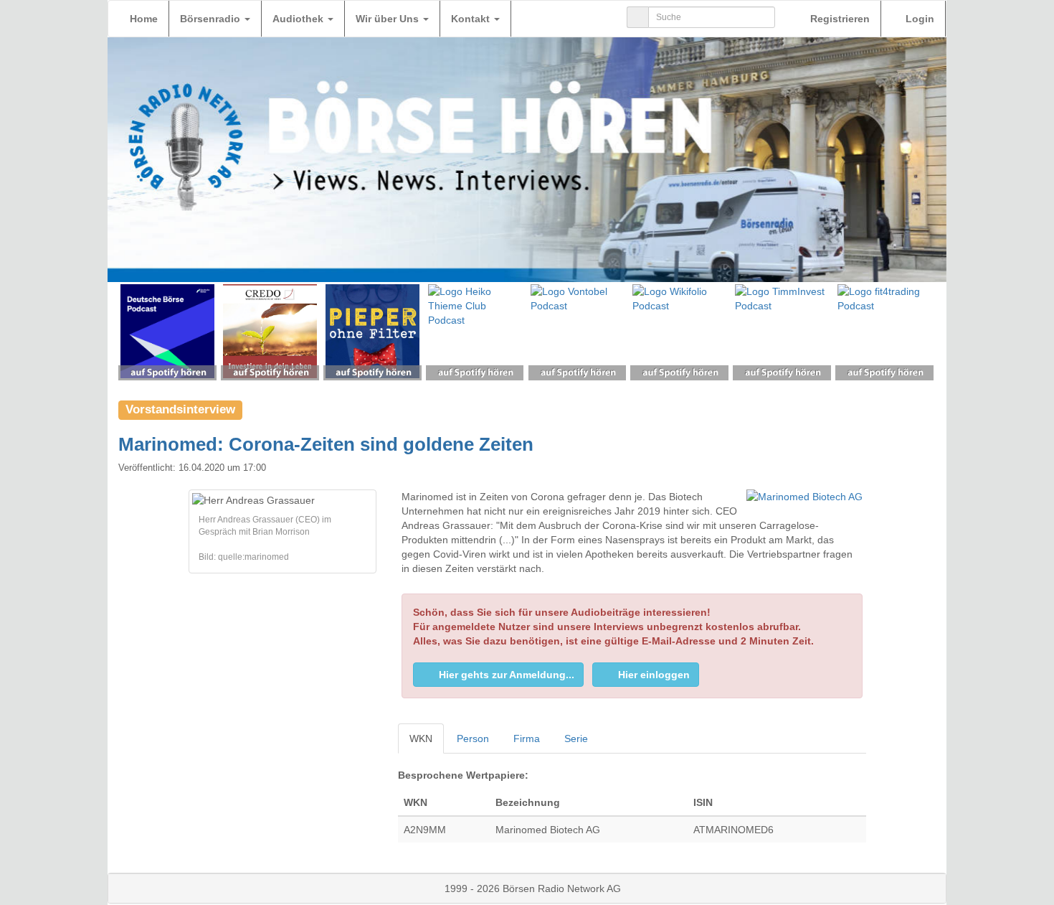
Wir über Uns (389, 18)
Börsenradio (211, 18)
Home (144, 18)
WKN (420, 738)
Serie (576, 738)
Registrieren (838, 18)
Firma (526, 738)
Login (918, 18)
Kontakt (472, 18)
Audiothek (299, 18)
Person (473, 738)
